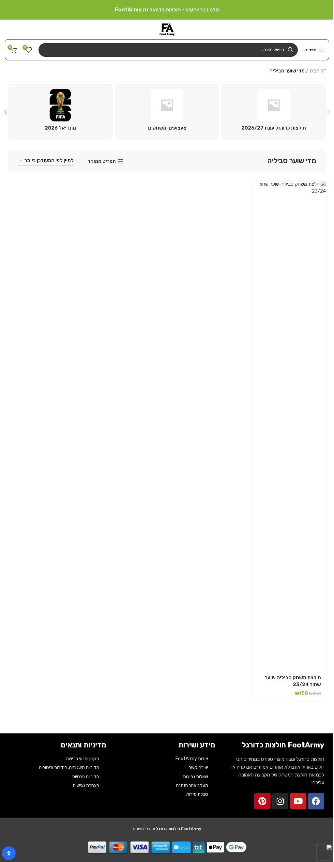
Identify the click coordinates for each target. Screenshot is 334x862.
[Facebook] (316, 801)
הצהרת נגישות (86, 785)
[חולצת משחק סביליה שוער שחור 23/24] (288, 425)
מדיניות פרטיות (85, 776)
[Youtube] (298, 801)
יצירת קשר (198, 767)
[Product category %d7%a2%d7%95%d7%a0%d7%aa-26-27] (273, 112)
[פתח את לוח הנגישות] (9, 853)
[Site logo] (167, 29)
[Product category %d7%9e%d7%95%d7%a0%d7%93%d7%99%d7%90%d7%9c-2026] (60, 112)
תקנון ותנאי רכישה (82, 758)
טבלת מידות (197, 794)
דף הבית (318, 71)
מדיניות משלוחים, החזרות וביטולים (69, 767)
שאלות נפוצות (195, 776)
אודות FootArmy (191, 758)
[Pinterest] (262, 801)
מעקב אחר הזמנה (192, 785)
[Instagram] (280, 801)
